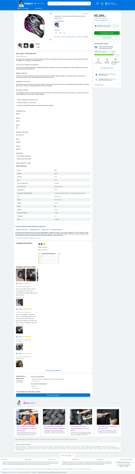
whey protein (24, 447)
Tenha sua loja (51, 459)
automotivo (10, 472)
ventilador (88, 447)
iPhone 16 (30, 446)
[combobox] (69, 3)
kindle (36, 447)
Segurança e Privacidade (126, 459)
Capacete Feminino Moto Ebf (32, 439)
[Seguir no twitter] (107, 403)
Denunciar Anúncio (99, 84)
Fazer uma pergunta (53, 395)
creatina (17, 447)
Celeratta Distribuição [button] (68, 36)
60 (64, 32)
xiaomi (83, 447)
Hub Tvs (64, 446)
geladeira (98, 446)
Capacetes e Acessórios (24, 472)
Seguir (113, 51)
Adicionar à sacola (108, 33)
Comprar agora (106, 37)
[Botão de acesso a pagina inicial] (25, 3)
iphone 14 (74, 446)
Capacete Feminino (45, 439)
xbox (109, 446)
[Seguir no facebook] (110, 403)
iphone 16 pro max (90, 446)
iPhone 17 (24, 446)
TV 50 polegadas (115, 448)
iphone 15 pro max (53, 447)
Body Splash (27, 448)
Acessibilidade (99, 459)
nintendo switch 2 (96, 447)
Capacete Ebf (73, 439)
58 (60, 32)
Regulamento (75, 459)
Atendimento (38, 8)
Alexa (109, 448)
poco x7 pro (104, 446)
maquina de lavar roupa (53, 448)
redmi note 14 (37, 448)
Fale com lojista (101, 51)
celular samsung (63, 447)
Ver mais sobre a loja (107, 68)
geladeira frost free (83, 448)
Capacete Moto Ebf (56, 439)
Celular (103, 447)
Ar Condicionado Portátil (112, 447)
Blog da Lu (4, 459)
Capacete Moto (65, 439)
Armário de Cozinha (102, 448)
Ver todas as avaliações (53, 370)
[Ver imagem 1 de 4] (35, 26)
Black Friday (18, 446)
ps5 (79, 446)
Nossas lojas (28, 459)
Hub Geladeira (57, 446)
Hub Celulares (49, 446)
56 (56, 32)
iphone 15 (69, 446)
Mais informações (66, 455)
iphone (113, 446)
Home (3, 472)
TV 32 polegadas (20, 450)
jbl (32, 448)
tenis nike (43, 448)
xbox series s (77, 447)
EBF (55, 170)
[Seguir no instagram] (113, 403)
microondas (31, 447)
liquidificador (63, 448)
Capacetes (34, 472)
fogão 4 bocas (92, 448)
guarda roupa (73, 448)
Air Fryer (83, 446)
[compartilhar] (50, 39)
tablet (17, 448)
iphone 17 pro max (43, 447)
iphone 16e (70, 447)
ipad (68, 448)
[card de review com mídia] (20, 275)
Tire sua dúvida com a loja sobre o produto (28, 391)
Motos (15, 472)
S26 (34, 446)
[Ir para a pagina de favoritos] (97, 3)
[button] (88, 4)
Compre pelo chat (124, 462)
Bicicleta (22, 448)
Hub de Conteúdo (40, 446)
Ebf (55, 206)
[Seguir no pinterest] (116, 403)
